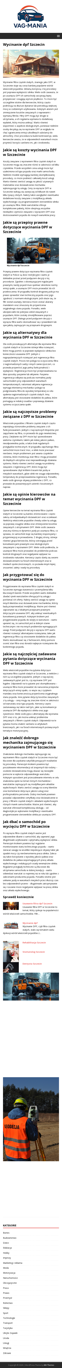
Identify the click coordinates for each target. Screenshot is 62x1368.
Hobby (6, 1252)
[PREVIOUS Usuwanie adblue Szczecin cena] (31, 1023)
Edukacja (7, 1247)
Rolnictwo (8, 1303)
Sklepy (6, 1307)
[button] (57, 36)
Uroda (6, 1338)
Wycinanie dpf (30, 923)
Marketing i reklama (12, 1262)
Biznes (6, 1232)
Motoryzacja (9, 1272)
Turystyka (7, 1328)
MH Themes (49, 1365)
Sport (5, 1313)
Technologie (9, 1318)
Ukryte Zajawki (10, 1333)
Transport (8, 1322)
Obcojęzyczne (10, 1282)
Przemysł (7, 1297)
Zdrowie (7, 1353)
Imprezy (7, 1257)
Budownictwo (9, 1237)
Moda (6, 1267)
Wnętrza (7, 1348)
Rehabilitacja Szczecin (34, 942)
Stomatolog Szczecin (34, 951)
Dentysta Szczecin (32, 963)
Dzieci (6, 1242)
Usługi (6, 1343)
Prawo (6, 1292)
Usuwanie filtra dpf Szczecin (37, 903)
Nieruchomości (10, 1277)
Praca (6, 1288)
